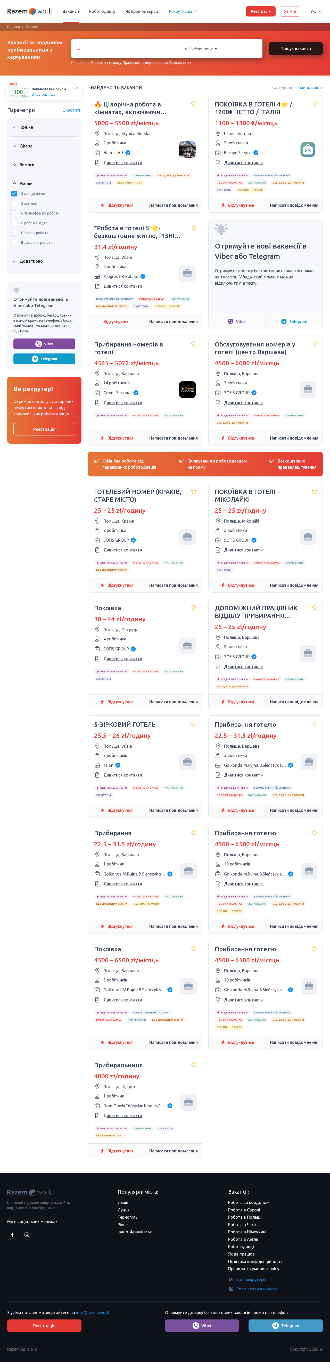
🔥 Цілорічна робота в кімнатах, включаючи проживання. (127, 108)
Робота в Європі (244, 1210)
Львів (123, 1202)
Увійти (290, 11)
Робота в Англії (243, 1239)
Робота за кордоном (248, 1202)
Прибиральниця (118, 1065)
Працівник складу (106, 63)
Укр (314, 11)
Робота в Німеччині (247, 1231)
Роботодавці (102, 11)
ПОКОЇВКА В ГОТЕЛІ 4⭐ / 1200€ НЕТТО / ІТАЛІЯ (253, 108)
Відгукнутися (121, 205)
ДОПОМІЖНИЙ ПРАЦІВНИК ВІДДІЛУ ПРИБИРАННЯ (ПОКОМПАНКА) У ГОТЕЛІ (256, 612)
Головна (13, 26)
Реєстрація (261, 11)
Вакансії (71, 11)
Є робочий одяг (34, 223)
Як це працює (241, 1254)
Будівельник (180, 63)
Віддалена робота (36, 243)
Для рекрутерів (251, 1279)
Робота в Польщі (245, 1217)
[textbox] (222, 48)
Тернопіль (127, 1217)
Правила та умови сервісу (253, 1268)
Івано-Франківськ (135, 1231)
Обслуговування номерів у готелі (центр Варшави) (255, 348)
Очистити (71, 110)
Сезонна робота (34, 233)
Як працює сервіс (142, 11)
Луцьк (123, 1210)
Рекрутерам (180, 11)
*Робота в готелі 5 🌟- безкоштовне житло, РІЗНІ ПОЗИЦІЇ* (134, 232)
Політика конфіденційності (255, 1261)
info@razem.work (92, 1312)
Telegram (48, 359)
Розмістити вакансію (257, 1288)
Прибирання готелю (245, 724)
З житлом (29, 203)
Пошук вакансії (295, 48)
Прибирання (112, 833)
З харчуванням (33, 194)
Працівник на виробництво (145, 63)
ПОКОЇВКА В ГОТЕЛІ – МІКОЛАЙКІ (247, 495)
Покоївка (107, 608)
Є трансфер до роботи (40, 213)
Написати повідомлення (173, 205)
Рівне (123, 1224)
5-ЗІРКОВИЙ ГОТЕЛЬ (125, 724)
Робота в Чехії (242, 1224)
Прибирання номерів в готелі (128, 348)
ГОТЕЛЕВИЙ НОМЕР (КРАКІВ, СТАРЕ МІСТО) (138, 495)
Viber (48, 344)
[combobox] (218, 48)
